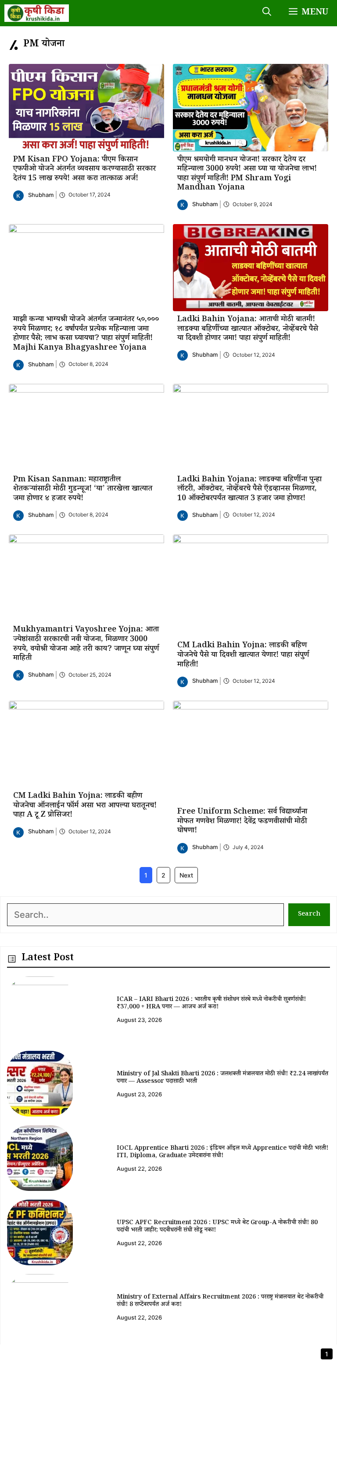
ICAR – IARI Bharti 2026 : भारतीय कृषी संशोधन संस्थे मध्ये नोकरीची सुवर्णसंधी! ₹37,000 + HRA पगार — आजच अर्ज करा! (211, 1003)
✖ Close (315, 1355)
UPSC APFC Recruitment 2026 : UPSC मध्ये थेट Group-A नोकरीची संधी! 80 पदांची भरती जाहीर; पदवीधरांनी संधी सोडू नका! (217, 1227)
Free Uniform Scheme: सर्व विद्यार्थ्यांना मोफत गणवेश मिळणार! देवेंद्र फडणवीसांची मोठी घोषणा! (242, 821)
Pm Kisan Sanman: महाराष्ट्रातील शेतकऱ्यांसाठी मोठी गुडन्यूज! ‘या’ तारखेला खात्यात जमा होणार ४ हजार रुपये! (82, 489)
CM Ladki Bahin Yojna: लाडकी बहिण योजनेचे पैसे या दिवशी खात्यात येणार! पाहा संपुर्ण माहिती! (243, 655)
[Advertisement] (168, 1416)
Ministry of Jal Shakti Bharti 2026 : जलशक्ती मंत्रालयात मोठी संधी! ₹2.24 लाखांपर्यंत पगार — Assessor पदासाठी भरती (222, 1078)
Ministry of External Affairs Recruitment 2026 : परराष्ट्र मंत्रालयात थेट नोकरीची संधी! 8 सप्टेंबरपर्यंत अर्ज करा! (220, 1301)
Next (186, 875)
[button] (267, 13)
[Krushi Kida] (36, 13)
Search (309, 914)
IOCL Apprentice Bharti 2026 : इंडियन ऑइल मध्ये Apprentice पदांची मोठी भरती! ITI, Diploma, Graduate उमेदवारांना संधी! (222, 1152)
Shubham (41, 194)
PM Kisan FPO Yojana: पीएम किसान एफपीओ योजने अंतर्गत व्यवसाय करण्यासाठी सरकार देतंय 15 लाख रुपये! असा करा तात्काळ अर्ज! (84, 169)
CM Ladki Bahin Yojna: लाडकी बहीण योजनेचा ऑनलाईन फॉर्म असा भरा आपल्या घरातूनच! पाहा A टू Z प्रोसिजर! (85, 806)
